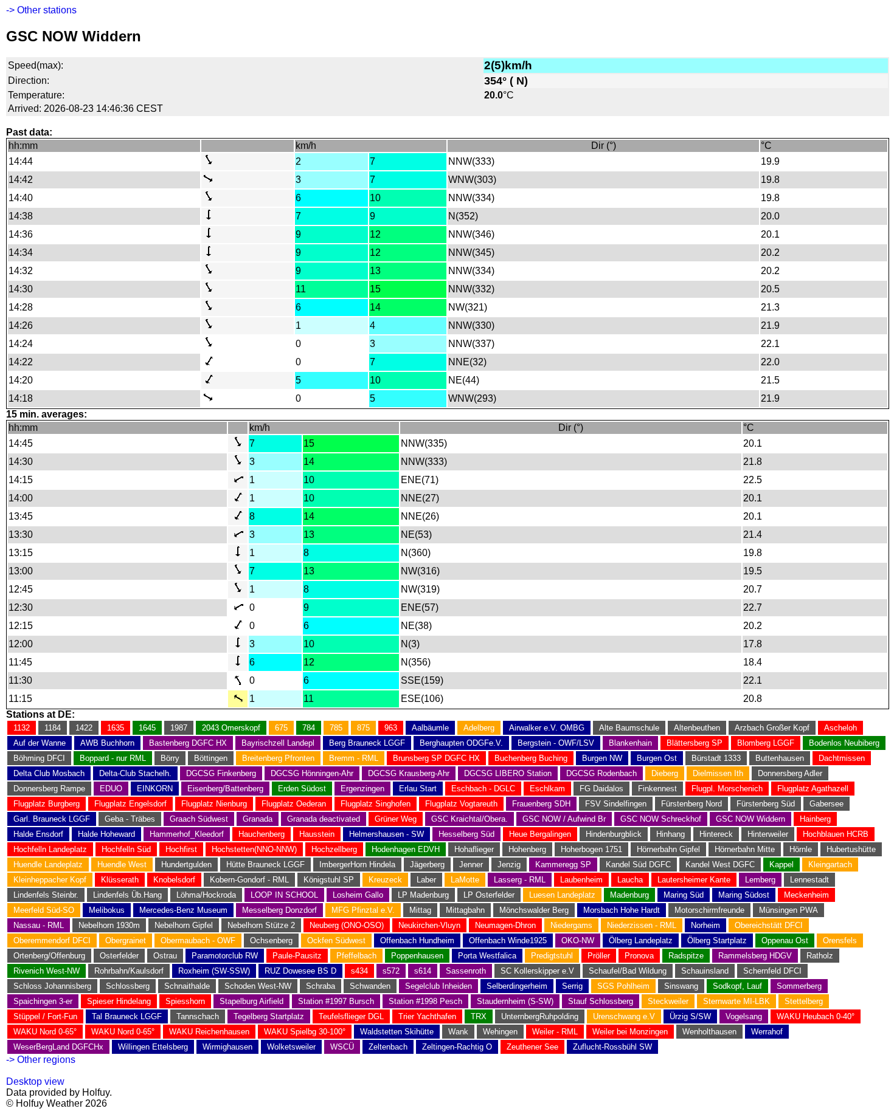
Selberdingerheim (517, 986)
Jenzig (509, 864)
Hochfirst (181, 849)
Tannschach (197, 1016)
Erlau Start (418, 788)
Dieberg (664, 773)
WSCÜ (342, 1046)
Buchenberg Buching (530, 758)
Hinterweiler (767, 834)
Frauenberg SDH (541, 803)
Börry (170, 758)
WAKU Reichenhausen (209, 1031)
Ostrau (165, 955)
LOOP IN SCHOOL (284, 894)
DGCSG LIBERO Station (508, 773)
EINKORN (155, 788)
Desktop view (35, 1081)
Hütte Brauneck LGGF (265, 864)
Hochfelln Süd (126, 849)
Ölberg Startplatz (717, 940)
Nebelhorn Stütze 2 (261, 925)
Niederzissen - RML (641, 925)
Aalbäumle (430, 727)
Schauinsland (705, 970)
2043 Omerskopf (231, 727)
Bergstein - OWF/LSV (556, 743)
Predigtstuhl (552, 955)
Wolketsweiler (291, 1046)
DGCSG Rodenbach (601, 773)
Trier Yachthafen (427, 1016)
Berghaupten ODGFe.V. (461, 743)
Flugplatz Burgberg (46, 803)
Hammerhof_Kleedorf (187, 834)
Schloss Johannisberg (52, 986)
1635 (115, 727)
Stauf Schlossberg (600, 1001)
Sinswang (681, 986)
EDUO (111, 788)
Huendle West (122, 864)
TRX (479, 1016)
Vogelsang (744, 1016)
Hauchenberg (261, 834)
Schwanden (370, 986)
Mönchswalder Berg (534, 910)
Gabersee (826, 803)
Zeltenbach (388, 1046)
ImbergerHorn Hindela (357, 864)
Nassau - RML (38, 925)
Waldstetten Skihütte (397, 1031)
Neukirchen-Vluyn (429, 925)
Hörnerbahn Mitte (745, 849)
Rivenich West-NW (46, 970)
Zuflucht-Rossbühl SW (612, 1046)
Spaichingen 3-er (42, 1001)
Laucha (630, 879)
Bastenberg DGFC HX (188, 743)
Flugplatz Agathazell (812, 788)
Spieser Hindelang (119, 1001)
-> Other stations (41, 10)
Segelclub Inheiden (438, 986)
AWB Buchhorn (107, 743)
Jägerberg (427, 864)
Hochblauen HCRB (835, 834)
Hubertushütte (851, 849)
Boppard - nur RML (113, 758)
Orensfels (840, 940)
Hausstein (316, 834)
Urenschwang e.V (624, 1016)
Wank (458, 1031)
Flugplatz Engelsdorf (130, 803)
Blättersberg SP (694, 743)
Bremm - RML (353, 758)
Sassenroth (466, 970)
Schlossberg (128, 986)
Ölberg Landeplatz (641, 940)
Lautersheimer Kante (693, 879)
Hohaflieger (474, 849)
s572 (391, 970)
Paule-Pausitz (297, 955)
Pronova (639, 955)
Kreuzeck (385, 879)
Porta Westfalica (487, 955)
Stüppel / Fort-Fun (45, 1016)
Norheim (705, 925)
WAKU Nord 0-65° (45, 1031)
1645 (147, 727)
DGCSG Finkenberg (221, 773)
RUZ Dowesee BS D (300, 970)
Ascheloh (840, 727)
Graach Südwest (199, 818)
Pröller (598, 955)
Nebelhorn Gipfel (183, 925)
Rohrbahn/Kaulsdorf (129, 970)
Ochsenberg (271, 940)
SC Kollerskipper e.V (537, 970)
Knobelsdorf (174, 879)
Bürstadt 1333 (716, 758)
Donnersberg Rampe (49, 788)
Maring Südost (743, 894)
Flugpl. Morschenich (727, 788)
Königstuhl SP (328, 879)
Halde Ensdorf (38, 834)
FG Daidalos (601, 788)
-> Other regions (40, 1059)
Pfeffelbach (356, 955)
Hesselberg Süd (466, 834)
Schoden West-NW (257, 986)
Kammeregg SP (563, 864)
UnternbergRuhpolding (539, 1016)
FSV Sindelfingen (615, 803)
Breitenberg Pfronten (278, 758)
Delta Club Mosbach (49, 773)
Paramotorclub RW (225, 955)
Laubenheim (581, 879)
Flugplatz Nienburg (214, 803)
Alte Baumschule (629, 727)
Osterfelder (119, 955)
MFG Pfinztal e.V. (363, 910)
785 (336, 727)
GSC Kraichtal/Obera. (469, 818)
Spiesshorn (185, 1001)
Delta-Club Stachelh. (135, 773)
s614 (422, 970)
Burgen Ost (657, 758)
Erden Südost (302, 788)
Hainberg (815, 818)
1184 (52, 727)
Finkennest (657, 788)
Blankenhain (630, 743)
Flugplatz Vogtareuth (461, 803)
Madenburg (629, 894)
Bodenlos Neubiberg (844, 743)
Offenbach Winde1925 (508, 940)
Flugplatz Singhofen (376, 803)
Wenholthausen (709, 1031)
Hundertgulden (186, 864)
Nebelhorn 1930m (109, 925)
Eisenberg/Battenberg (225, 788)
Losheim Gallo (358, 894)
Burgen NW (602, 758)
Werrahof (767, 1031)
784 (308, 727)
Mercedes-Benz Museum (183, 910)
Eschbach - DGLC (483, 788)
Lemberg (760, 879)
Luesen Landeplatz (562, 894)
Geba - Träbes (130, 818)
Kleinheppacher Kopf (49, 879)
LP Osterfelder (489, 894)
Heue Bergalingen (540, 834)
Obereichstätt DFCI (769, 925)
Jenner (471, 864)
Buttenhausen (779, 758)
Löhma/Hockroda (206, 894)
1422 (83, 727)
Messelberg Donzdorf (279, 910)
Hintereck (716, 834)
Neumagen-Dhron (505, 925)
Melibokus (107, 910)
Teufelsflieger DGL (351, 1016)
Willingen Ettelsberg (153, 1046)
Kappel (781, 864)
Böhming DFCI (39, 758)
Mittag (420, 910)
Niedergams (571, 925)
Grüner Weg (396, 818)
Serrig (572, 986)
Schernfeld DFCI (772, 970)
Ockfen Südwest (336, 940)
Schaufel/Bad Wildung (628, 970)
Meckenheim (806, 894)
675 (281, 727)
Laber (426, 879)
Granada (257, 818)
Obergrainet (125, 940)
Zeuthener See (532, 1046)
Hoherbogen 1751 (591, 849)
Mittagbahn (465, 910)
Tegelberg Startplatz (269, 1016)
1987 (178, 727)
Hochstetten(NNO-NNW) (254, 849)
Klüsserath (120, 879)
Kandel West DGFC (720, 864)
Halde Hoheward (106, 834)
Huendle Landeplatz (48, 864)
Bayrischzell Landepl (277, 743)
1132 (21, 727)
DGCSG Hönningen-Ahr (312, 773)
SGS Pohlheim (623, 986)
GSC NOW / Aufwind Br (564, 818)
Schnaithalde (187, 986)
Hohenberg (527, 849)
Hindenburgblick (614, 834)
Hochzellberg (334, 849)
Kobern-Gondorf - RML (249, 879)
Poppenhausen (417, 955)
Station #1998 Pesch (425, 1001)
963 (390, 727)
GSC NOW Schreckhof (660, 818)
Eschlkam (547, 788)
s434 (359, 970)
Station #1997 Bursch (336, 1001)
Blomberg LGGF (765, 743)
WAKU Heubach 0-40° (815, 1016)
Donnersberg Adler (790, 773)
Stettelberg (804, 1001)
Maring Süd (684, 894)
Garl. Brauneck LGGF (51, 818)
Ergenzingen (362, 788)
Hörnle (800, 849)
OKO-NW (577, 940)
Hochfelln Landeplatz (50, 849)
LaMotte (465, 879)
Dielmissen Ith (718, 773)
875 (363, 727)
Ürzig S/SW (690, 1016)
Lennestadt (809, 879)
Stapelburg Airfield (251, 1001)
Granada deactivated (323, 818)
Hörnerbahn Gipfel (668, 849)
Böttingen (210, 758)
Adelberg (478, 727)
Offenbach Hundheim (417, 940)
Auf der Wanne (39, 743)
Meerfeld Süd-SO (43, 910)
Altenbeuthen (697, 727)
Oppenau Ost (784, 940)
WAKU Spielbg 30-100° (304, 1031)
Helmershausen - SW (386, 834)
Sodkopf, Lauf (737, 986)
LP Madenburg (423, 894)
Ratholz (819, 955)
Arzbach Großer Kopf (772, 727)
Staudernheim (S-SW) (515, 1001)
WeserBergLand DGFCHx (58, 1046)
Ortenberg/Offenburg (49, 955)
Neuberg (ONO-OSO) (347, 925)
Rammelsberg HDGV (755, 955)
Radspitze (686, 955)
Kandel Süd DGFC (638, 864)
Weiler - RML (555, 1031)
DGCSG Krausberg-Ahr (408, 773)
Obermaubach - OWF (198, 940)
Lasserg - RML (520, 879)
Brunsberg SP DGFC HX (436, 758)
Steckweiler (668, 1001)
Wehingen (500, 1031)
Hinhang (670, 834)
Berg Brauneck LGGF (367, 743)
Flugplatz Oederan (294, 803)
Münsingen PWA (788, 910)
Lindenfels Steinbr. (45, 894)
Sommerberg (799, 986)
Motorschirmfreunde (709, 910)
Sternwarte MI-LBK (736, 1001)
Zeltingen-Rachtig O (457, 1046)
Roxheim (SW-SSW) (214, 970)
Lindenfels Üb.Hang (127, 894)
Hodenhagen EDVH (406, 849)
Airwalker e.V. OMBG (546, 727)
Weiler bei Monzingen (630, 1031)
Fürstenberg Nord (691, 803)
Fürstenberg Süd (765, 803)
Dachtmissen (842, 758)
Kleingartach (830, 864)
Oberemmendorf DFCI (52, 940)
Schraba (320, 986)
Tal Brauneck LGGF (127, 1016)
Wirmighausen (227, 1046)
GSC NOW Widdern (750, 818)
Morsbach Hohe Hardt (621, 910)
